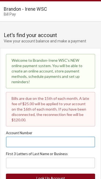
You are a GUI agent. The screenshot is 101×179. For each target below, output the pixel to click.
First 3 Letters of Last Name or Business (37, 154)
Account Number (19, 133)
